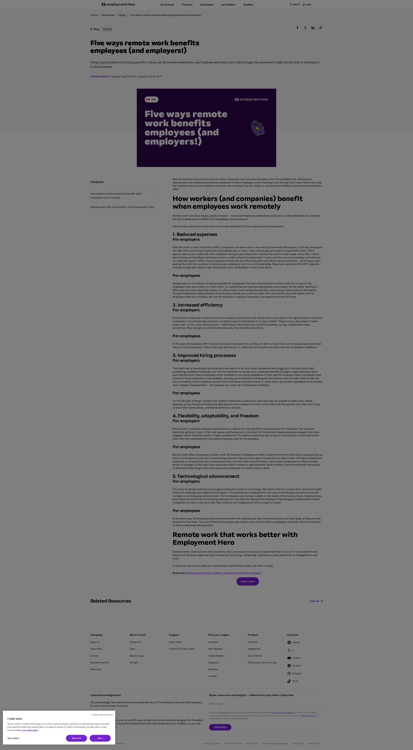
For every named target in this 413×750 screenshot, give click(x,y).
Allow (100, 738)
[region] (59, 727)
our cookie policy (30, 730)
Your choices (13, 738)
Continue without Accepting (102, 714)
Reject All (76, 738)
